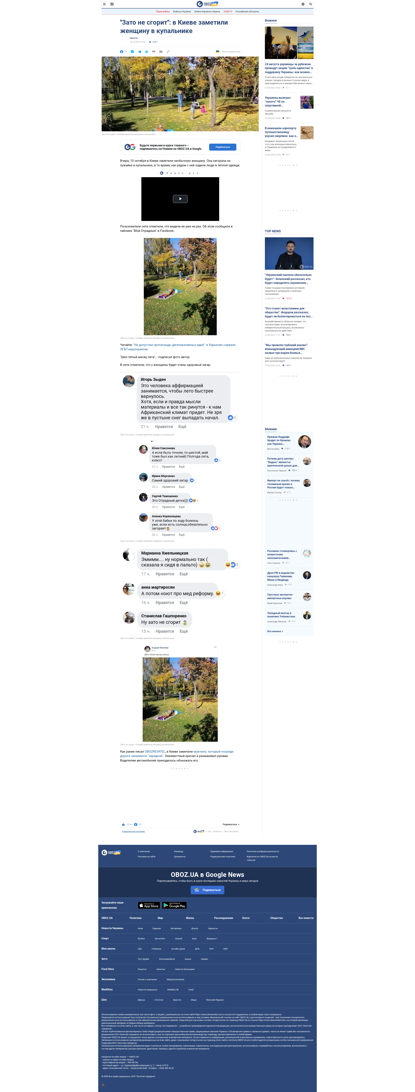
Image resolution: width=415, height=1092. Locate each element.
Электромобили (167, 959)
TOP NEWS (273, 231)
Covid (190, 989)
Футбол (141, 938)
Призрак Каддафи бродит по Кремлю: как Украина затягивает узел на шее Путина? (279, 440)
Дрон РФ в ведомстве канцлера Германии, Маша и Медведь (280, 576)
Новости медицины (147, 989)
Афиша (141, 1000)
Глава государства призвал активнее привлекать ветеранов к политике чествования (285, 291)
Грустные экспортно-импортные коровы (280, 596)
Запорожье (176, 928)
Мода (193, 1000)
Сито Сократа (273, 563)
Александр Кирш (275, 585)
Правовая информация (221, 851)
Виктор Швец (273, 449)
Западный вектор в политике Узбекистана (281, 615)
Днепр (194, 928)
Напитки (160, 969)
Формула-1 (212, 938)
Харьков (157, 928)
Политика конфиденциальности (263, 851)
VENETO (228, 11)
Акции (188, 959)
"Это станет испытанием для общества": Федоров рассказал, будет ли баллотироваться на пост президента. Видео (288, 312)
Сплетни (159, 1000)
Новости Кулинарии (185, 969)
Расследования (223, 918)
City (209, 831)
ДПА (197, 949)
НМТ (225, 949)
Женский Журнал (215, 1000)
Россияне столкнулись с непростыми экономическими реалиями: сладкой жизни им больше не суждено (283, 554)
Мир (160, 918)
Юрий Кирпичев (274, 603)
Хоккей (178, 938)
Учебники (156, 949)
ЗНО (211, 949)
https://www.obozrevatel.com (208, 1014)
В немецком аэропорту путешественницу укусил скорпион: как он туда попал (281, 132)
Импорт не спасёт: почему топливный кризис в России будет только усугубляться (283, 484)
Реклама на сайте (146, 856)
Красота (177, 1000)
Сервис (204, 959)
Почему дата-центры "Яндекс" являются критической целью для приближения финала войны (282, 462)
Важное (271, 20)
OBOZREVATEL (155, 751)
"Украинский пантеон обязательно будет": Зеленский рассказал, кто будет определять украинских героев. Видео (288, 279)
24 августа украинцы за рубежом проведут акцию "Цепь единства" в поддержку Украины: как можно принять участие (289, 68)
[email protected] (138, 1068)
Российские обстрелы (247, 11)
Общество (276, 918)
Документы (180, 856)
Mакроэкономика (175, 979)
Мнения (271, 429)
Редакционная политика (133, 831)
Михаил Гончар (274, 492)
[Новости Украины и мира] (198, 832)
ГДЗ (140, 949)
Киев (140, 928)
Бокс (194, 938)
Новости (134, 38)
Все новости (306, 918)
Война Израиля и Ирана (207, 11)
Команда (178, 851)
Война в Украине (182, 11)
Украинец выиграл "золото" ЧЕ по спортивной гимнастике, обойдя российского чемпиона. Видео (281, 102)
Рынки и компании (147, 979)
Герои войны (163, 11)
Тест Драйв (143, 959)
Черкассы (213, 928)
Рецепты (142, 969)
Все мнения (274, 631)
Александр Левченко (276, 621)
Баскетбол (160, 938)
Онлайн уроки (178, 949)
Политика (136, 918)
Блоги (245, 918)
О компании (144, 851)
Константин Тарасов (276, 471)
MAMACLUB (172, 989)
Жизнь (190, 918)
